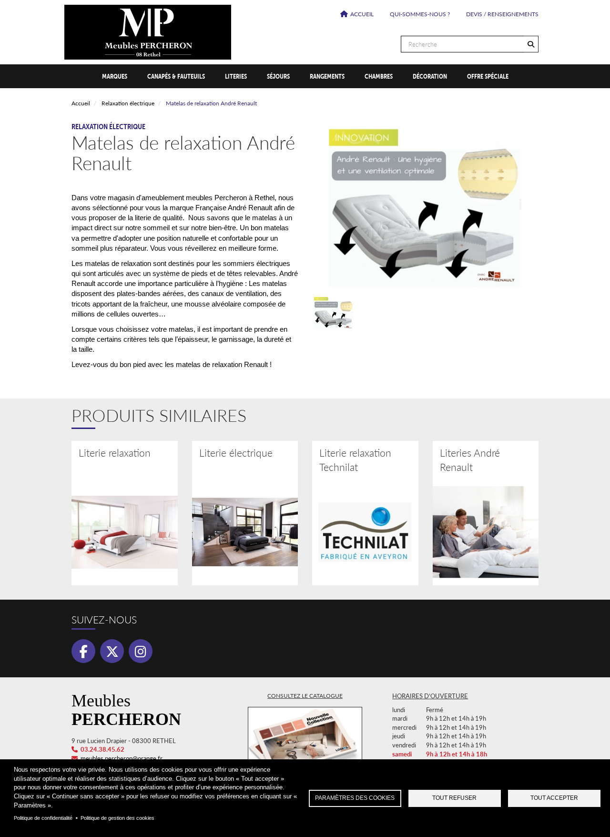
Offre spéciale (487, 76)
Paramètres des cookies (355, 798)
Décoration (430, 76)
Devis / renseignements (502, 14)
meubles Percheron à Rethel (230, 198)
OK (531, 44)
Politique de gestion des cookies (117, 818)
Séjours (278, 76)
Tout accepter (554, 798)
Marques (114, 76)
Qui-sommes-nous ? (420, 14)
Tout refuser (454, 798)
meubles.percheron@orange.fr (122, 758)
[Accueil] (305, 32)
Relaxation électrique (128, 103)
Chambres (379, 76)
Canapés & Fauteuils (176, 76)
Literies (236, 76)
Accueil (362, 14)
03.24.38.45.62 (102, 749)
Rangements (327, 76)
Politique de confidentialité (43, 818)
